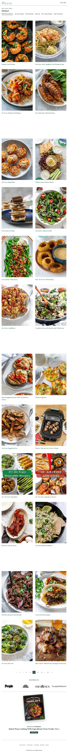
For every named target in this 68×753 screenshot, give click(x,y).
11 (38, 672)
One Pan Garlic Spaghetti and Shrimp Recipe (49, 64)
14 (47, 672)
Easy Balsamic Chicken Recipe (45, 113)
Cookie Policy (30, 745)
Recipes (6, 8)
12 (41, 672)
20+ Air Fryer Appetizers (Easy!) (45, 497)
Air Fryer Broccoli (7, 663)
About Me (42, 745)
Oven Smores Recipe (8, 231)
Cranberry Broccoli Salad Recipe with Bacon (49, 328)
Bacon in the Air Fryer (9, 545)
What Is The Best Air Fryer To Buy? (46, 448)
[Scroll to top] (65, 731)
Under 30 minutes (58, 14)
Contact (47, 745)
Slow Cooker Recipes (46, 14)
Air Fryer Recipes (19, 14)
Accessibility (36, 745)
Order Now (34, 732)
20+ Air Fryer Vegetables (9, 497)
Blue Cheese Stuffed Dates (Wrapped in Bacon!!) (50, 663)
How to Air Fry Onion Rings (44, 279)
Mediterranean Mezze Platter (44, 182)
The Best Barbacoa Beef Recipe (11, 615)
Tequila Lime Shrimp (8, 64)
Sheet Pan (37, 14)
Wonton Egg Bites (41, 397)
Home (3, 8)
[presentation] (17, 41)
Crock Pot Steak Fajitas (42, 615)
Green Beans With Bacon (10, 279)
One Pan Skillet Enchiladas (43, 545)
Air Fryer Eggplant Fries (9, 448)
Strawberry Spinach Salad (43, 231)
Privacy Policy (22, 745)
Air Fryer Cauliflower (8, 328)
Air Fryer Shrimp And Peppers (11, 113)
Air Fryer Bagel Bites (8, 182)
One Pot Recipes (29, 14)
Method (10, 8)
